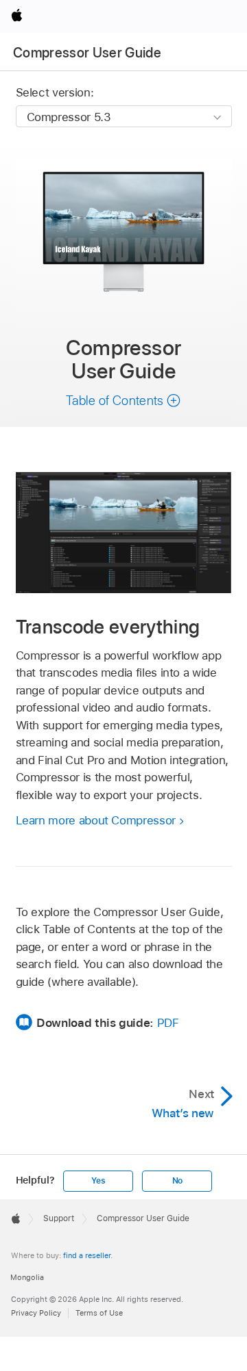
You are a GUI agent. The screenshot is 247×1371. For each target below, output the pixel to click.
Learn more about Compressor (96, 820)
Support (58, 1218)
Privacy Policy (36, 1313)
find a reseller (86, 1255)
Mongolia (27, 1277)
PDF (168, 1023)
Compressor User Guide (87, 52)
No (177, 1181)
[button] (123, 400)
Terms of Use (99, 1313)
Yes (98, 1181)
